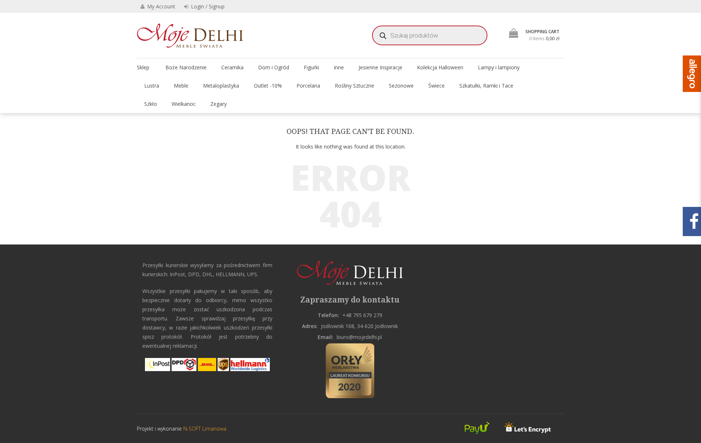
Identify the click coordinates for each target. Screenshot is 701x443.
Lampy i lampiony (499, 67)
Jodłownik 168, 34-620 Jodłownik (359, 326)
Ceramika (232, 67)
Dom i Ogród (273, 67)
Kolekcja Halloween (440, 67)
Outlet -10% (268, 85)
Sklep (143, 67)
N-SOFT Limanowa (204, 428)
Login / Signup (207, 6)
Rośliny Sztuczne (354, 85)
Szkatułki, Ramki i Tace (486, 85)
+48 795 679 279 (362, 315)
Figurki (311, 67)
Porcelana (308, 85)
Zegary (218, 103)
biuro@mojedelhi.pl (359, 337)
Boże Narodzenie (186, 67)
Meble (181, 85)
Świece (436, 85)
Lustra (151, 85)
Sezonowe (401, 85)
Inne (339, 67)
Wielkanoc (184, 103)
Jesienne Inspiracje (380, 67)
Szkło (150, 103)
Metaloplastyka (221, 85)
